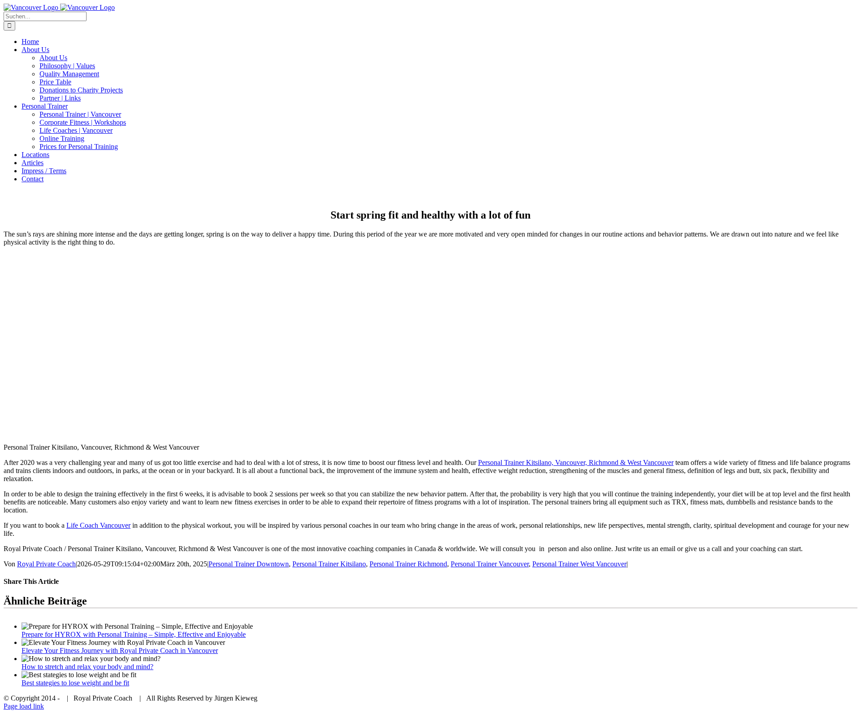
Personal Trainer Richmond (408, 564)
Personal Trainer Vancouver (490, 564)
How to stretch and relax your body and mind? (87, 666)
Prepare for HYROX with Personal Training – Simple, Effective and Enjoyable (134, 634)
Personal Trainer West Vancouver (579, 564)
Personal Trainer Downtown (249, 564)
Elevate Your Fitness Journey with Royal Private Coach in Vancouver (120, 650)
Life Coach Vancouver (98, 525)
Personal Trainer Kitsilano (329, 564)
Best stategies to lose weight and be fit (75, 683)
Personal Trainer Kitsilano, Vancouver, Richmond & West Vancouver (576, 462)
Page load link (24, 706)
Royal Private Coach (46, 564)
